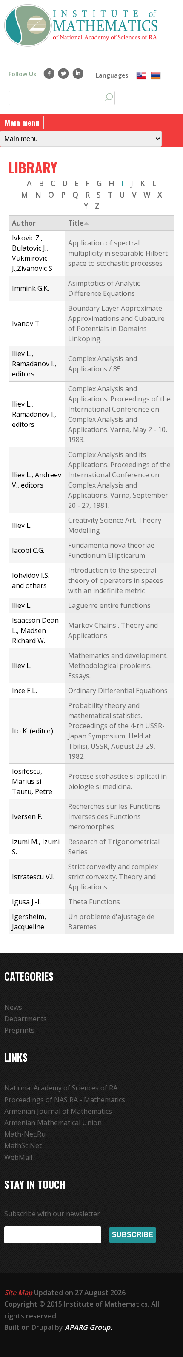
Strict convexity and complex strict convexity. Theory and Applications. (113, 877)
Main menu (22, 122)
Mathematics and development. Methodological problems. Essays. (118, 665)
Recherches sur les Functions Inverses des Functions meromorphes (114, 816)
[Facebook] (49, 73)
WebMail (18, 1157)
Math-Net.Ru (25, 1134)
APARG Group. (88, 1327)
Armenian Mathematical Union (53, 1122)
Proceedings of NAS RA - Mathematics (64, 1099)
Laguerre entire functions (109, 605)
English (141, 76)
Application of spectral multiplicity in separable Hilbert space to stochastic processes (118, 253)
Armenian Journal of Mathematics (58, 1111)
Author (24, 223)
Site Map (18, 1292)
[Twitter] (63, 73)
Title (76, 223)
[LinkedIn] (78, 73)
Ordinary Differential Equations (118, 690)
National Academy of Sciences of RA (60, 1087)
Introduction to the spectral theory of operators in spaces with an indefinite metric (115, 580)
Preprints (19, 1030)
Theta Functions (94, 901)
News (13, 1007)
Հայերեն (156, 76)
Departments (25, 1018)
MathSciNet (23, 1145)
